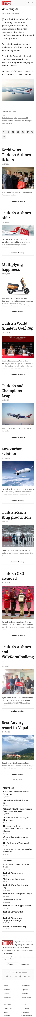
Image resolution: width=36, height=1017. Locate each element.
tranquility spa (7, 123)
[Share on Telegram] (28, 132)
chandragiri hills (7, 121)
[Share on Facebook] (8, 132)
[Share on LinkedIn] (18, 132)
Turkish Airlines (7, 118)
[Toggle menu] (32, 3)
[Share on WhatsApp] (23, 132)
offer (15, 118)
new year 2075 (23, 118)
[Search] (28, 3)
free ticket (17, 121)
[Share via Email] (4, 137)
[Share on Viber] (32, 132)
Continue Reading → (18, 201)
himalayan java (27, 121)
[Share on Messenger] (13, 132)
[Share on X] (4, 132)
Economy (15, 13)
